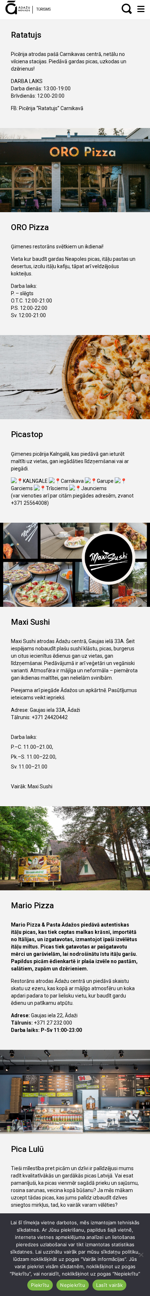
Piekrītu (40, 1285)
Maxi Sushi (40, 786)
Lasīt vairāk (109, 1285)
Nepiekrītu (72, 1285)
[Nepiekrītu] (141, 1254)
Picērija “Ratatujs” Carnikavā (51, 108)
